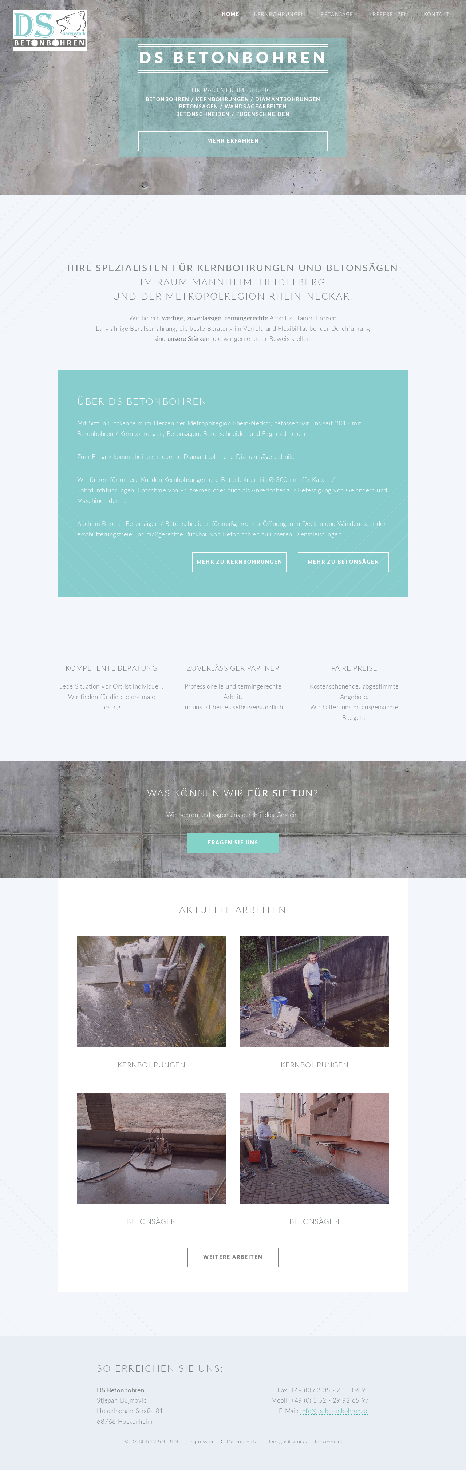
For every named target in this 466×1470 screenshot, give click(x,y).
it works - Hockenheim (315, 1442)
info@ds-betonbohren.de (334, 1411)
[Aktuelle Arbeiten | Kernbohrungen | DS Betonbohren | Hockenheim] (151, 992)
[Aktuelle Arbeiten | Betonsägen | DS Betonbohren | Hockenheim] (151, 1148)
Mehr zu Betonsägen (343, 562)
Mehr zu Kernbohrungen (240, 562)
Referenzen (390, 14)
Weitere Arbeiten (233, 1257)
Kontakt (436, 14)
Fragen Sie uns (233, 842)
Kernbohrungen (279, 14)
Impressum (202, 1442)
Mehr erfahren (233, 141)
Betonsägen (338, 14)
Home (230, 14)
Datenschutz (242, 1442)
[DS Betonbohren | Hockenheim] (50, 45)
